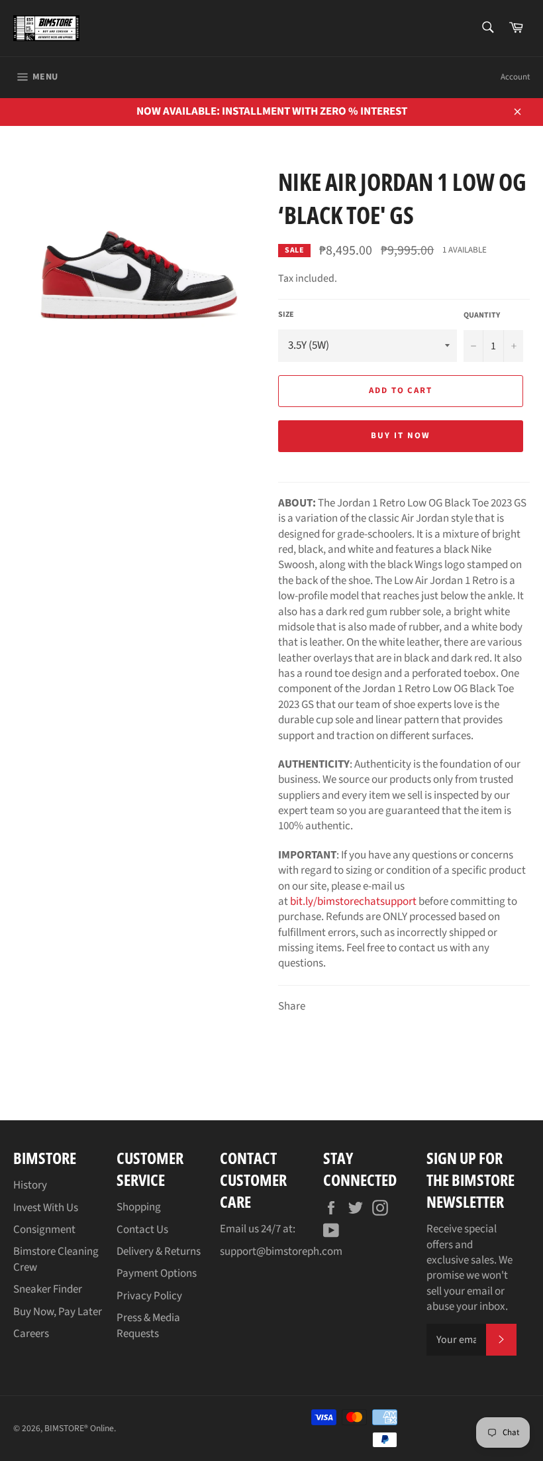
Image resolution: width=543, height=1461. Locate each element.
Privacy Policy (149, 1296)
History (30, 1185)
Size (286, 315)
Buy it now (400, 435)
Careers (31, 1334)
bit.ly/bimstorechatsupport (353, 901)
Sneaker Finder (47, 1289)
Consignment (44, 1230)
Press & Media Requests (148, 1325)
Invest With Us (45, 1208)
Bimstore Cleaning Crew (56, 1259)
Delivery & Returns (159, 1251)
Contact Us (142, 1230)
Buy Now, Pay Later (57, 1312)
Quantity (482, 315)
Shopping (139, 1207)
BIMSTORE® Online (79, 1428)
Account (515, 77)
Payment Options (157, 1273)
